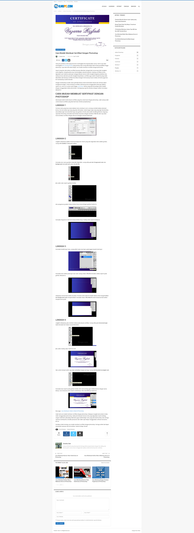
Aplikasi (104, 6)
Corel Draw (117, 61)
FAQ (65, 1)
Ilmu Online (137, 530)
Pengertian (117, 55)
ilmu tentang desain (67, 65)
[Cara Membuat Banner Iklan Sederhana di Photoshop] (82, 472)
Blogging (117, 68)
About (55, 1)
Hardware (111, 6)
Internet (119, 6)
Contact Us (60, 1)
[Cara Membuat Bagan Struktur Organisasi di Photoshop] (100, 472)
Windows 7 (117, 64)
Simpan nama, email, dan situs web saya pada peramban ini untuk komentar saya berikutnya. (79, 520)
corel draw (80, 86)
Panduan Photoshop (70, 429)
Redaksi (76, 1)
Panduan (126, 6)
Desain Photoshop (62, 429)
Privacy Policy (70, 1)
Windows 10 (117, 71)
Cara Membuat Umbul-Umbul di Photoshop (72, 411)
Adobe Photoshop (60, 49)
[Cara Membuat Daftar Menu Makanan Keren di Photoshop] (64, 472)
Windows (133, 6)
